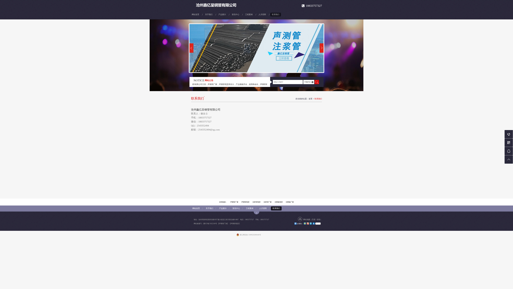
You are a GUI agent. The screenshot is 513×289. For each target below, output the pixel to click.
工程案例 (249, 15)
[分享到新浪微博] (307, 223)
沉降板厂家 (290, 202)
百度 (313, 219)
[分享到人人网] (313, 223)
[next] (322, 48)
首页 (310, 99)
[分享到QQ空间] (304, 223)
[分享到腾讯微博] (310, 223)
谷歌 (318, 219)
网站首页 (195, 15)
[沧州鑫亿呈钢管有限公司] (219, 5)
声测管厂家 (234, 202)
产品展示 (222, 15)
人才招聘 (262, 15)
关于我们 (209, 15)
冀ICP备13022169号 (210, 224)
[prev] (191, 48)
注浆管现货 (256, 202)
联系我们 (275, 15)
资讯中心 (235, 15)
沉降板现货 (279, 202)
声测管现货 (245, 202)
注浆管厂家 (268, 202)
